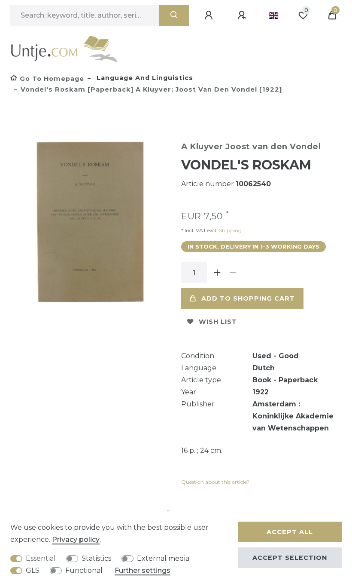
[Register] (243, 15)
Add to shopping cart (248, 298)
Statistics (96, 558)
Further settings (142, 570)
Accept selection (289, 558)
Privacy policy (76, 539)
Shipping (230, 230)
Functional (84, 570)
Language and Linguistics (143, 78)
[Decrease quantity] (232, 272)
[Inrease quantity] (217, 272)
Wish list (218, 322)
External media (163, 558)
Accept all (290, 532)
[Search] (174, 15)
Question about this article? (215, 482)
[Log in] (210, 15)
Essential (41, 558)
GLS (32, 570)
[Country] (273, 15)
